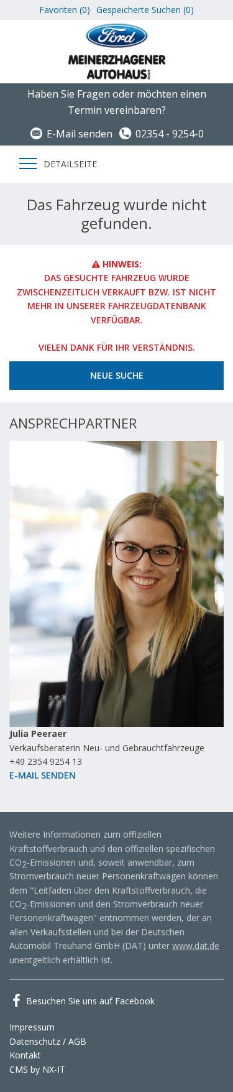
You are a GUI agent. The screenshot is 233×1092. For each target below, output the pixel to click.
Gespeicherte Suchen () (145, 10)
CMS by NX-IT (37, 1069)
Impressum (32, 1027)
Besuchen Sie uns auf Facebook (90, 1001)
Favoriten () (64, 10)
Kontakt (25, 1055)
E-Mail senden (79, 134)
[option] (116, 619)
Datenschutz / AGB (47, 1041)
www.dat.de (195, 945)
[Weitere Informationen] (117, 51)
